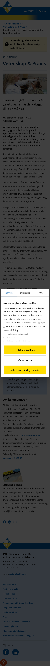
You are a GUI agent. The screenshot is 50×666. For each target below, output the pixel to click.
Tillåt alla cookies (25, 349)
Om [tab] (41, 292)
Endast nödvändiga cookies (25, 370)
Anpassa (23, 360)
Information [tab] (24, 292)
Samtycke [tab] (9, 292)
